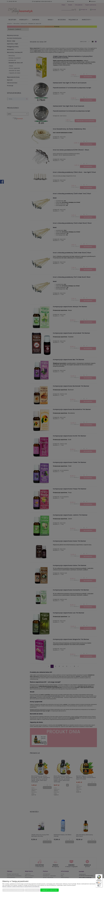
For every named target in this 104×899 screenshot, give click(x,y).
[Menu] (101, 875)
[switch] (98, 885)
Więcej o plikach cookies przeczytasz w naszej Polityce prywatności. (21, 886)
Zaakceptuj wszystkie (49, 890)
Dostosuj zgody (32, 890)
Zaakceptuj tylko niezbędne (13, 890)
